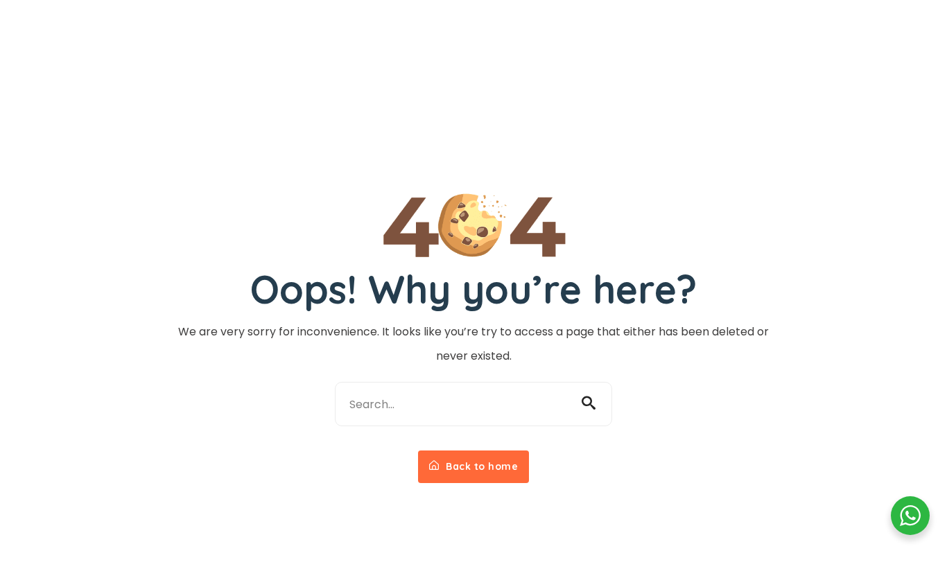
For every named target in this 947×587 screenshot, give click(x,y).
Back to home (481, 466)
